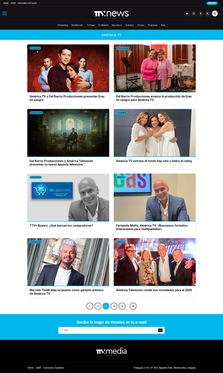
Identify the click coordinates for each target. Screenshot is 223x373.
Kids (163, 25)
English (212, 3)
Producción (122, 48)
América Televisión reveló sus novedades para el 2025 (154, 290)
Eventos (130, 25)
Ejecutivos (117, 25)
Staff (13, 3)
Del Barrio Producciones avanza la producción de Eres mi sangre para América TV (154, 98)
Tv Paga (91, 25)
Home (5, 3)
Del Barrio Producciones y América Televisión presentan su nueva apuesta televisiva (61, 162)
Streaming (63, 25)
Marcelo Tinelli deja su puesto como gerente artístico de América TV (67, 291)
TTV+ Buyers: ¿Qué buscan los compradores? (61, 225)
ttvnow (140, 25)
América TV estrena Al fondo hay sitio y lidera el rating (154, 161)
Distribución (77, 25)
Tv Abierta (103, 25)
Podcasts (152, 25)
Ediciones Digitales (27, 3)
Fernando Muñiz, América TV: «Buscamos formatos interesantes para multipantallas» (152, 227)
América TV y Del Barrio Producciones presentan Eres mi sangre (67, 98)
